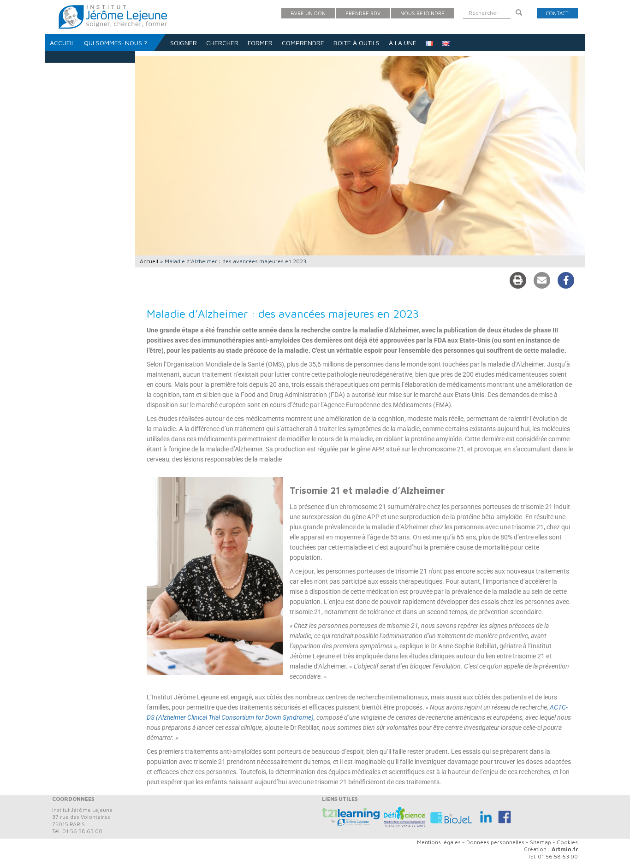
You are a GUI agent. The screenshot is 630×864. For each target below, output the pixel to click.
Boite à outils (356, 43)
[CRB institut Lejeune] (452, 816)
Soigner (183, 43)
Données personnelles (495, 842)
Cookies (567, 842)
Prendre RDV (362, 13)
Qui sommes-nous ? (115, 43)
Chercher (222, 43)
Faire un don (308, 13)
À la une (402, 43)
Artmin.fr (565, 849)
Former (260, 43)
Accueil (62, 43)
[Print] (518, 280)
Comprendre (303, 43)
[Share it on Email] (542, 280)
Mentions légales (439, 842)
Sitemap (540, 842)
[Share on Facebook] (566, 280)
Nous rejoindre (422, 13)
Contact (557, 13)
